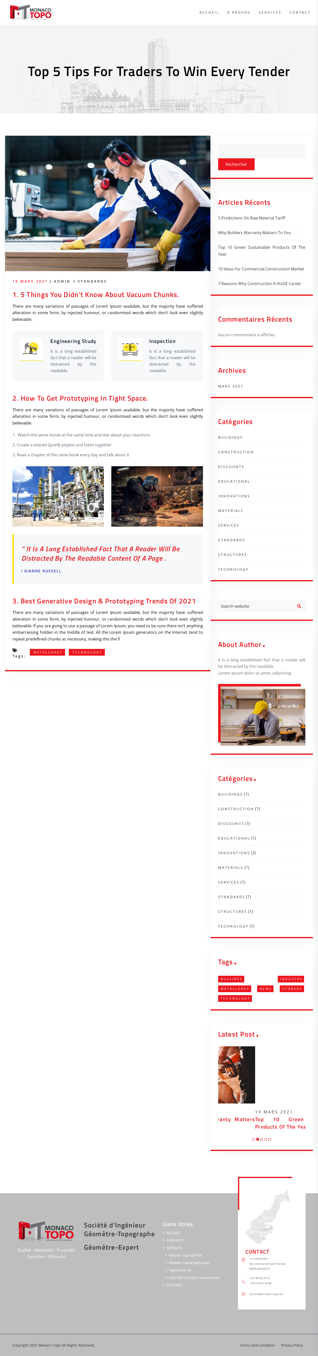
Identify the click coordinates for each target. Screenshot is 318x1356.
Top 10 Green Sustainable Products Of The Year (261, 251)
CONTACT (300, 12)
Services (228, 525)
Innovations (234, 496)
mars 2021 (230, 386)
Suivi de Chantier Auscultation (194, 1277)
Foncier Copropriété (185, 1255)
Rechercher (236, 164)
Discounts (231, 466)
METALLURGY (48, 652)
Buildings (230, 437)
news (266, 989)
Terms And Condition (257, 1345)
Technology (87, 652)
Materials (230, 510)
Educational (234, 481)
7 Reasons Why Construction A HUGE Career (259, 283)
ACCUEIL (209, 12)
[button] (253, 1139)
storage (292, 989)
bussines (232, 979)
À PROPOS (239, 12)
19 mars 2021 (237, 1112)
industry (291, 979)
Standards (92, 281)
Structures (232, 554)
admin (62, 281)
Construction (236, 452)
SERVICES (270, 12)
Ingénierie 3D (180, 1270)
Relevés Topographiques (189, 1262)
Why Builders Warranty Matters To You (254, 232)
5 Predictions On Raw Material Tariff (251, 218)
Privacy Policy (292, 1345)
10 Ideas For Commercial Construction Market (261, 269)
